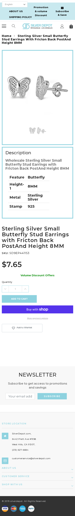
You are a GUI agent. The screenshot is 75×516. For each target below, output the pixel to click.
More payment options (37, 318)
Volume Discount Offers (37, 275)
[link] (37, 130)
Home (7, 36)
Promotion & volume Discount (41, 11)
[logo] (37, 26)
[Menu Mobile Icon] (4, 26)
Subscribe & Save (62, 13)
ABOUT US (16, 11)
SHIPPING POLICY (20, 17)
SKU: (5, 253)
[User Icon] (62, 26)
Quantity (7, 282)
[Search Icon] (13, 26)
